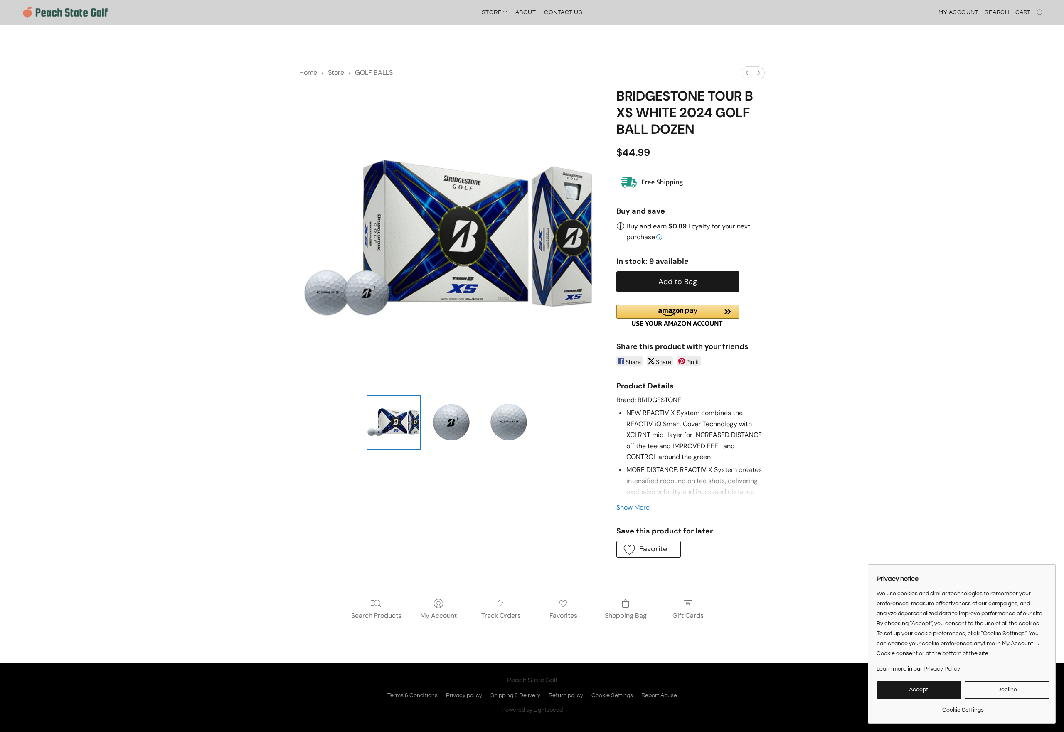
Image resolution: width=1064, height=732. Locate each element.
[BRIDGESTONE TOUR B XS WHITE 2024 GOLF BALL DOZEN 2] (509, 422)
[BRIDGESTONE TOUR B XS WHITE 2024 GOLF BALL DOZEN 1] (451, 422)
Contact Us (563, 12)
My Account (438, 615)
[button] (65, 12)
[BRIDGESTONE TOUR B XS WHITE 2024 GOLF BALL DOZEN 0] (394, 422)
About (525, 12)
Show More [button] (633, 507)
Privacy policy (464, 695)
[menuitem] (747, 73)
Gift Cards (688, 615)
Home (308, 72)
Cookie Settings (612, 695)
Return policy (566, 695)
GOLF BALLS (374, 72)
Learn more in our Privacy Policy (918, 669)
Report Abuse (659, 695)
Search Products (376, 615)
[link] (963, 707)
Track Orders (501, 615)
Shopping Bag (626, 615)
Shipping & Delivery (515, 695)
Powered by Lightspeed (532, 710)
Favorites (563, 615)
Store (492, 12)
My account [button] (958, 12)
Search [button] (997, 12)
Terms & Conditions (412, 695)
